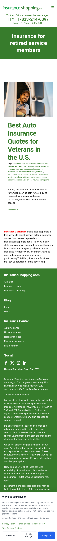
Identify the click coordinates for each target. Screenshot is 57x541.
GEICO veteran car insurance (19, 174)
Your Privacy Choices (12, 528)
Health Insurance (12, 337)
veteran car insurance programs (36, 180)
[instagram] (18, 363)
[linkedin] (24, 363)
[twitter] (12, 363)
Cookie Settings (28, 535)
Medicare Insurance (14, 341)
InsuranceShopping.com (22, 275)
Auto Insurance (11, 328)
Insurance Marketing (14, 290)
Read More (12, 210)
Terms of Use (24, 524)
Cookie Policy (38, 524)
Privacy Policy (8, 524)
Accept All (46, 535)
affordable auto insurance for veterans (28, 164)
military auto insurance (32, 177)
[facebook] (6, 363)
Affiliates (8, 281)
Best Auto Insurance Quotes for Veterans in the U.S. (24, 141)
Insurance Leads (12, 286)
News (7, 311)
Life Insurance (11, 345)
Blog (6, 307)
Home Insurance (12, 332)
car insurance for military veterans (29, 172)
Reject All (10, 535)
